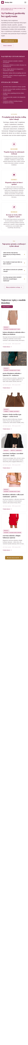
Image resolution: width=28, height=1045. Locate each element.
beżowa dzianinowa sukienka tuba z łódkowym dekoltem (14, 333)
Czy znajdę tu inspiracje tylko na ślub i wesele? (12, 263)
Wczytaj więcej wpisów (13, 557)
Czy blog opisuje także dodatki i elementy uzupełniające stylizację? (12, 278)
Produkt (6, 327)
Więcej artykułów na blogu (13, 287)
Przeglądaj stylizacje (8, 41)
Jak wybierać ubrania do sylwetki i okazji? (13, 270)
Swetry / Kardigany (16, 450)
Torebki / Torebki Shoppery (11, 411)
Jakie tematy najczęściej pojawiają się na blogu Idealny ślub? (11, 254)
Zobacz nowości (6, 306)
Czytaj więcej (6, 346)
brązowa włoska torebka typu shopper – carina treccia (12, 415)
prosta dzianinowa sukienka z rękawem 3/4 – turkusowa (12, 374)
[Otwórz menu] (25, 2)
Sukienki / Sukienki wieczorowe (12, 532)
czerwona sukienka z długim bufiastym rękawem (11, 536)
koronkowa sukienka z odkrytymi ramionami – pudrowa (13, 495)
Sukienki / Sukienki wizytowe (12, 329)
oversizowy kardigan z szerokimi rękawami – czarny (13, 454)
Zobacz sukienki (7, 45)
